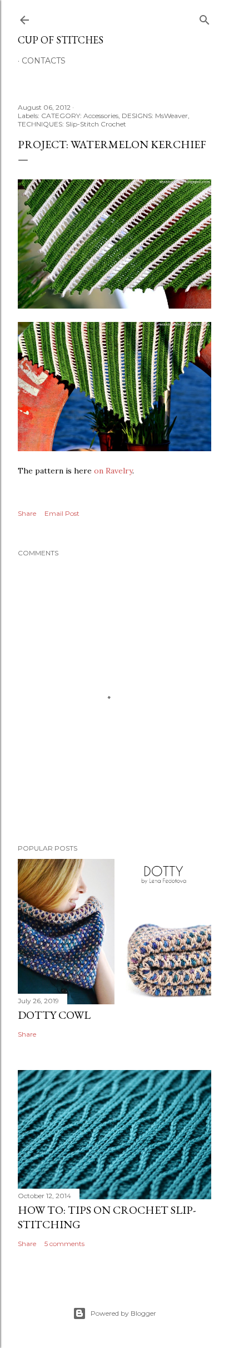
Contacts (44, 61)
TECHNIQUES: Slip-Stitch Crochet (72, 124)
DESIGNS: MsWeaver (155, 115)
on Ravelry (113, 471)
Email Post (61, 513)
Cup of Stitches (60, 39)
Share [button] (27, 513)
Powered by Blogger (123, 1313)
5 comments (64, 1243)
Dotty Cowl (54, 1015)
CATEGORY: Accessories (79, 115)
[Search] (204, 17)
